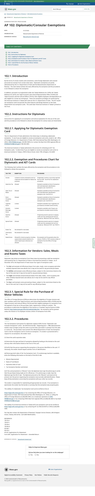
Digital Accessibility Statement (13, 475)
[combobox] (71, 9)
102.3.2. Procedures (13, 65)
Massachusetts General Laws (31, 37)
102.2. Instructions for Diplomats (17, 54)
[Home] (5, 14)
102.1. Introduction (13, 52)
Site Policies (38, 475)
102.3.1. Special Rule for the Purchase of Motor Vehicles (23, 62)
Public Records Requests (51, 475)
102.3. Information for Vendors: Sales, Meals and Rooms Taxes (25, 60)
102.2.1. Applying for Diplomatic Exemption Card (21, 56)
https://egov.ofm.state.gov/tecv (14, 393)
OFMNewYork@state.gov (12, 144)
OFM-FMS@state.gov (15, 142)
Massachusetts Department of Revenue (16, 14)
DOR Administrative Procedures (34, 14)
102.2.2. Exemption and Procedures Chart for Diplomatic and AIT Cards (27, 58)
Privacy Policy (28, 475)
